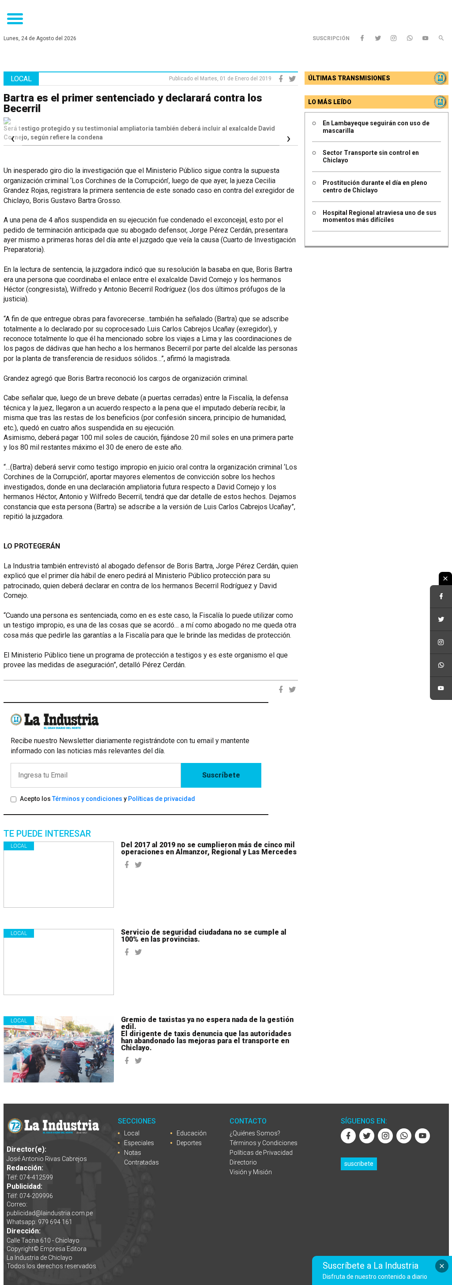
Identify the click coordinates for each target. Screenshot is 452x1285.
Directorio (243, 1162)
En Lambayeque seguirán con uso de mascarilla (376, 127)
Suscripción (331, 38)
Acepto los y (107, 798)
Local (19, 846)
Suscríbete (221, 775)
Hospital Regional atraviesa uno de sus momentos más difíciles (380, 216)
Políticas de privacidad (161, 798)
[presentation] (13, 138)
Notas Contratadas (141, 1157)
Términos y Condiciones (264, 1142)
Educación (192, 1133)
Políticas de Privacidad (261, 1152)
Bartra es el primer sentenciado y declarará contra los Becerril (133, 103)
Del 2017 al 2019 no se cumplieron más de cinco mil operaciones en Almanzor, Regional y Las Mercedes (209, 848)
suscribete (358, 1163)
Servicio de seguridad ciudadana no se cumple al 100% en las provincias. (203, 935)
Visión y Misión (251, 1172)
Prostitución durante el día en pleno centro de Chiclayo (375, 186)
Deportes (189, 1142)
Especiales (139, 1142)
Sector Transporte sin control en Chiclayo (371, 156)
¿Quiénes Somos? (255, 1133)
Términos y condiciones (87, 798)
